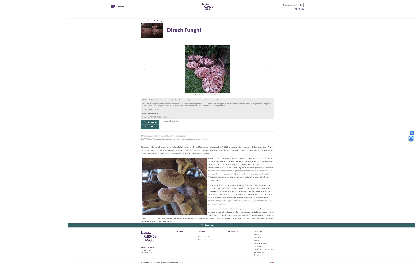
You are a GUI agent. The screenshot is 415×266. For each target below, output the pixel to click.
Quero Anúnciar (259, 252)
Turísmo (201, 231)
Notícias (256, 240)
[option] (207, 71)
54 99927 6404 (153, 113)
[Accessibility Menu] (411, 138)
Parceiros (257, 234)
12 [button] (219, 94)
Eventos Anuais (259, 246)
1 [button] (195, 94)
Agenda (180, 231)
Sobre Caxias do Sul (260, 243)
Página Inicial (145, 21)
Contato (256, 255)
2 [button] (197, 94)
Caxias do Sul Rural (204, 237)
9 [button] (212, 94)
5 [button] (204, 94)
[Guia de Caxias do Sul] (148, 236)
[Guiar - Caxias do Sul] (207, 6)
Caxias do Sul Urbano (205, 240)
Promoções (257, 237)
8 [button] (210, 94)
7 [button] (208, 94)
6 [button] (206, 94)
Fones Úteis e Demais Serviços (264, 249)
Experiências (233, 231)
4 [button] (202, 94)
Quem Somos (258, 232)
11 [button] (217, 94)
